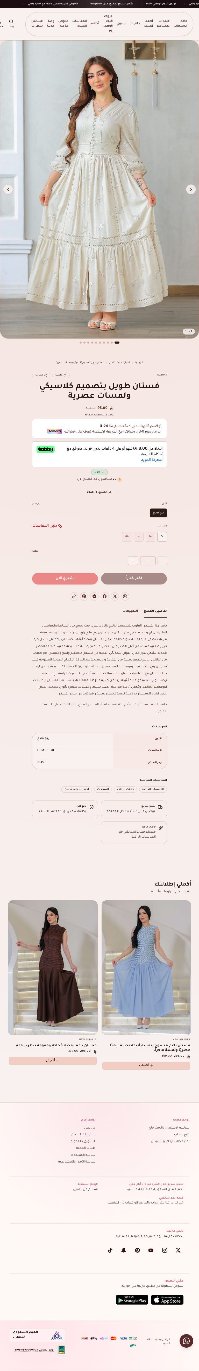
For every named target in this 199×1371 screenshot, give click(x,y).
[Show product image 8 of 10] (88, 343)
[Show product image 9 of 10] (84, 343)
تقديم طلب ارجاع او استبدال (170, 1141)
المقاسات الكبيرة (79, 24)
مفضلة (58, 375)
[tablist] (99, 612)
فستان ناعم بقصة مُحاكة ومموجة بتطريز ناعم (56, 1046)
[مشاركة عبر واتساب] (125, 596)
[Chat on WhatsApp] (186, 1341)
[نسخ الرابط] (74, 596)
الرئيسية (139, 362)
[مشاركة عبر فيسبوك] (105, 596)
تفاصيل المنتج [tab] (155, 611)
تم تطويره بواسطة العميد (158, 1341)
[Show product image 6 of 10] (96, 343)
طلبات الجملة (86, 1148)
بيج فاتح (158, 513)
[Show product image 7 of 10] (92, 343)
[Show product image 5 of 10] (100, 343)
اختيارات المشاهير (163, 24)
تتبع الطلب (181, 1135)
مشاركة (39, 375)
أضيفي (50, 1060)
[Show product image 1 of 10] (117, 343)
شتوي (121, 23)
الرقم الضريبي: (34, 1350)
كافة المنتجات (180, 24)
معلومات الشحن (83, 1135)
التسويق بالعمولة (83, 1141)
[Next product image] (8, 189)
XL (127, 536)
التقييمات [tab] (130, 611)
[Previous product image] (191, 189)
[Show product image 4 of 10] (104, 343)
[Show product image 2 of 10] (112, 343)
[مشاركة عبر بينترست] (84, 596)
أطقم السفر (148, 24)
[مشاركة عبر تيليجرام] (94, 596)
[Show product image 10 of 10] (81, 343)
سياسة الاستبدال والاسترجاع (169, 1128)
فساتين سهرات (37, 24)
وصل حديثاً (50, 24)
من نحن (90, 1128)
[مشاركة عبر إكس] (115, 596)
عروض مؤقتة (63, 24)
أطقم (95, 23)
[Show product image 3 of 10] (108, 343)
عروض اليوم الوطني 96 (108, 24)
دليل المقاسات (44, 526)
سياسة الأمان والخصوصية (77, 1162)
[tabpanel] (99, 708)
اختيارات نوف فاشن (119, 362)
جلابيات (135, 23)
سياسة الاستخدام (83, 1155)
